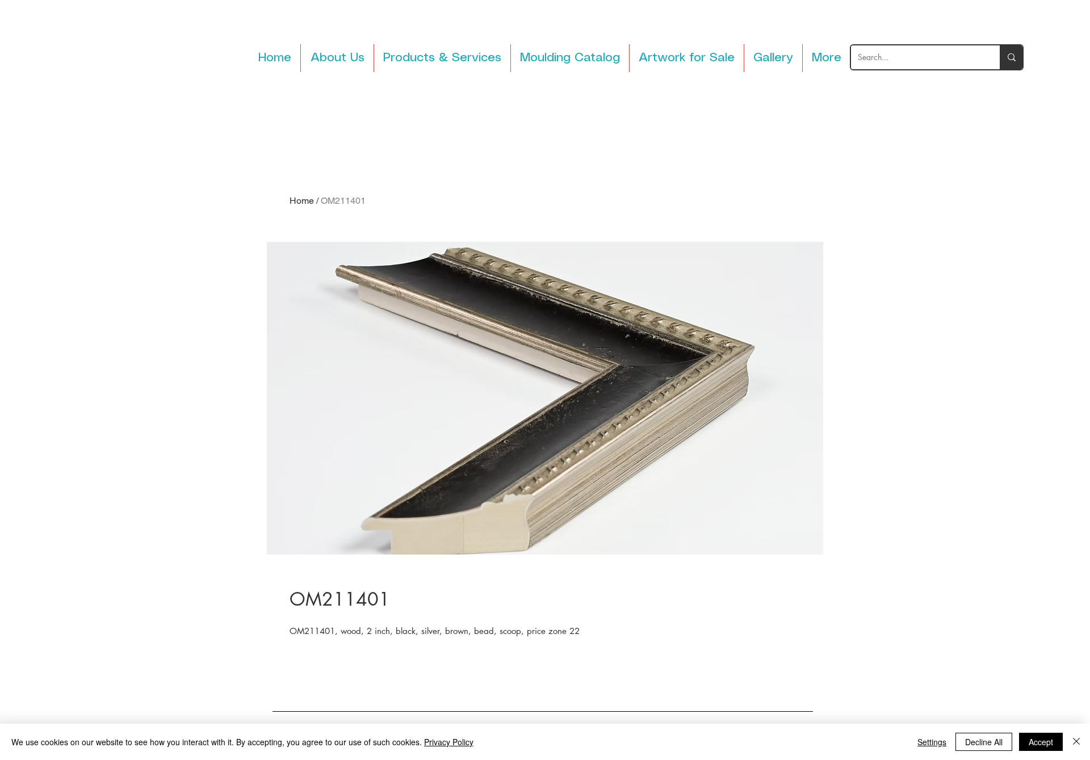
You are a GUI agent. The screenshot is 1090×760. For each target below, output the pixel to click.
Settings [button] (931, 742)
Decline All (984, 742)
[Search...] (1011, 57)
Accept (1041, 742)
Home (302, 200)
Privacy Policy (448, 742)
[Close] (1076, 742)
